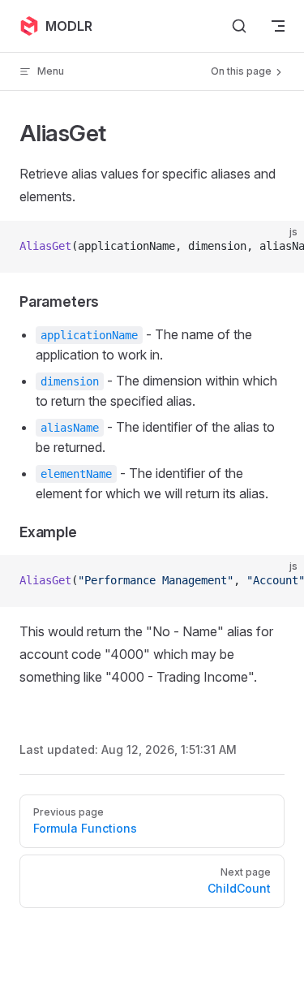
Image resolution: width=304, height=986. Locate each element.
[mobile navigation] (278, 26)
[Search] (239, 26)
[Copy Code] (278, 246)
